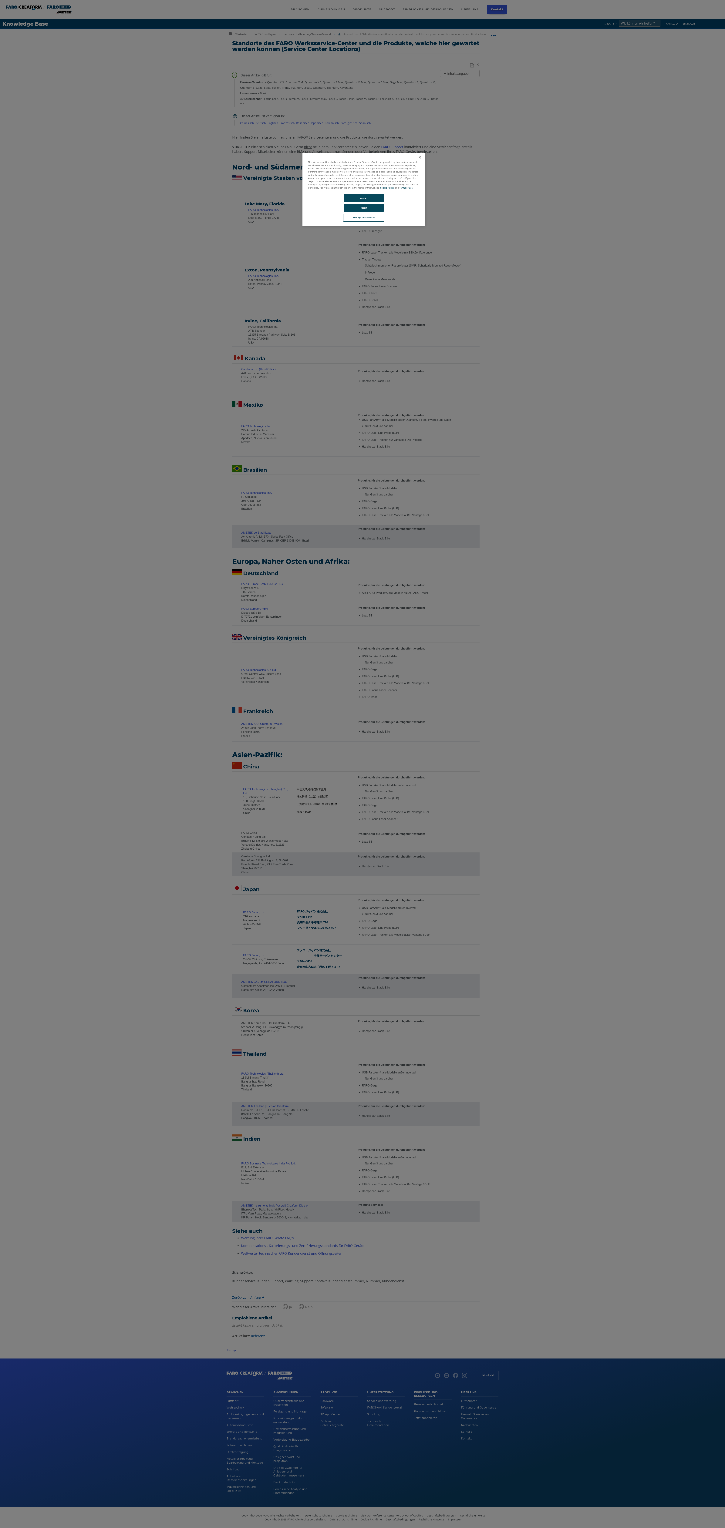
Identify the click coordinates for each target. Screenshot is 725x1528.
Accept (363, 197)
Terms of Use (406, 187)
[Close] (420, 157)
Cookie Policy (387, 187)
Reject (364, 207)
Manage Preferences (364, 217)
